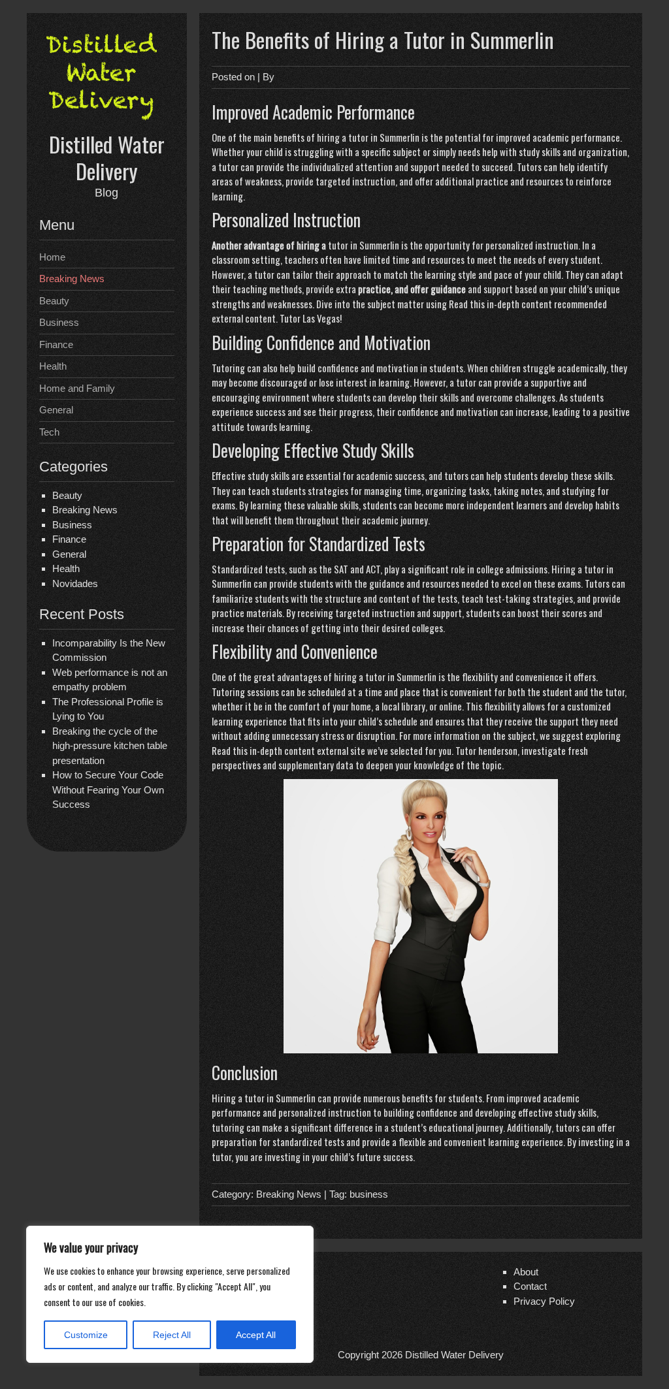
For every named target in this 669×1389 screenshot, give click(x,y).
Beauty (54, 300)
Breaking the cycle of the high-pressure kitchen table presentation (109, 746)
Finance (56, 344)
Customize (86, 1335)
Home (52, 257)
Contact (530, 1286)
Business (59, 322)
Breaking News (72, 278)
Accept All (256, 1335)
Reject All (172, 1335)
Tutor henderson (486, 750)
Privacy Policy (544, 1301)
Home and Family (77, 388)
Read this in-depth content (500, 303)
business (369, 1194)
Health (53, 366)
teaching (250, 288)
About (526, 1271)
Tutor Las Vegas (310, 318)
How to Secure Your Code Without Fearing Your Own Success (108, 789)
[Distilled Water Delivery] (106, 122)
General (56, 409)
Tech (49, 432)
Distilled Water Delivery (107, 157)
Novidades (75, 583)
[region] (170, 1294)
